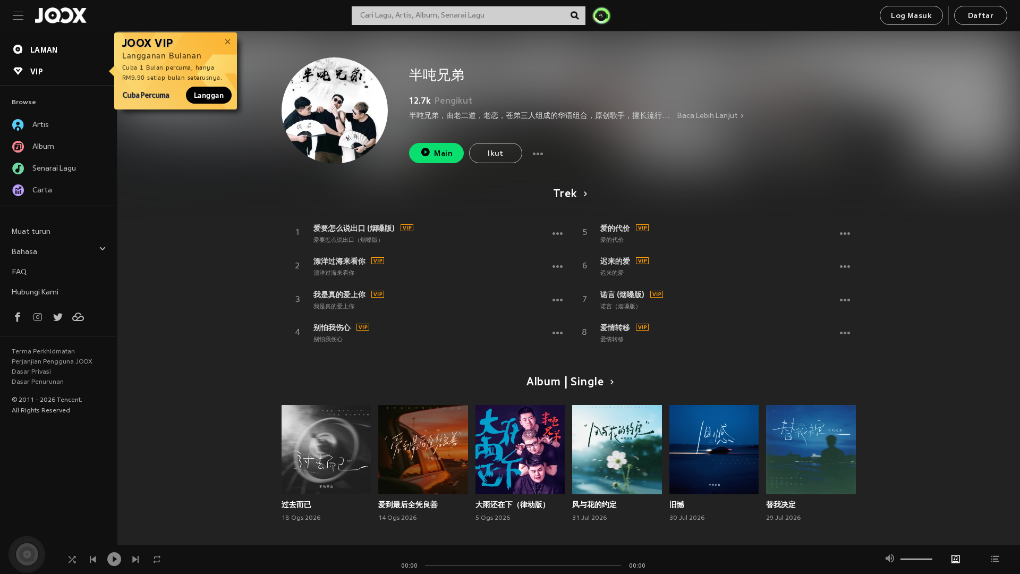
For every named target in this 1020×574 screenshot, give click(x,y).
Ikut (496, 154)
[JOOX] (60, 15)
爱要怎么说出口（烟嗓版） (348, 240)
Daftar (980, 16)
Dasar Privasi (31, 372)
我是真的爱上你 (339, 294)
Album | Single (565, 383)
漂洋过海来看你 (339, 261)
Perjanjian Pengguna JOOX (52, 362)
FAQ (19, 272)
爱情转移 (615, 327)
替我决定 (781, 504)
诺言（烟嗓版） (620, 306)
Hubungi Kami (35, 293)
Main (443, 154)
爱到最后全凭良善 (408, 504)
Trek (564, 194)
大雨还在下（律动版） (512, 504)
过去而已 (296, 504)
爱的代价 (615, 228)
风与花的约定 (594, 504)
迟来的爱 (615, 261)
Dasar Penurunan (38, 382)
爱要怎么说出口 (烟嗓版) (354, 228)
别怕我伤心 (332, 327)
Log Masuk (911, 16)
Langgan (209, 95)
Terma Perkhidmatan (43, 352)
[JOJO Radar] (601, 15)
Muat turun (31, 232)
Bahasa (24, 252)
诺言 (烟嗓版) (622, 294)
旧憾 (676, 504)
